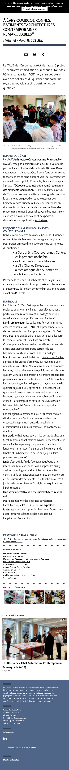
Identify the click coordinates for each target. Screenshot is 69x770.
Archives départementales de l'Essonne (20, 575)
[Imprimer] (34, 54)
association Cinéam (53, 357)
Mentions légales (11, 759)
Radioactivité (9, 572)
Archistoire (41, 220)
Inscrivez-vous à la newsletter (22, 747)
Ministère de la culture (13, 556)
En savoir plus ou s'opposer (34, 9)
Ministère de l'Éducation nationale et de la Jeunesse (26, 558)
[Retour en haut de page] (60, 761)
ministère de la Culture (38, 164)
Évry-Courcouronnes (45, 203)
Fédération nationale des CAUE (16, 561)
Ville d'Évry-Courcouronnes (15, 564)
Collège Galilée (9, 577)
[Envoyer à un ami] (26, 54)
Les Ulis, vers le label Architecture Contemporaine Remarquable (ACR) (32, 665)
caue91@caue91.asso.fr (13, 720)
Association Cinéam (11, 569)
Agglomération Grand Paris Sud (16, 567)
